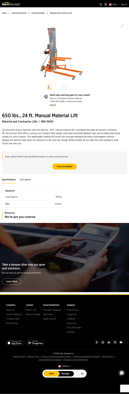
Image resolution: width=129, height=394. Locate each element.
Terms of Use (33, 357)
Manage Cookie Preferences (76, 360)
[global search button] (100, 4)
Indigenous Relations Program (86, 357)
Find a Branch (73, 310)
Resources (71, 323)
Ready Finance (49, 319)
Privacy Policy (19, 357)
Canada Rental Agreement (50, 360)
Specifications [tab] (9, 180)
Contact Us (72, 314)
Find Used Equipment (52, 310)
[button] (121, 372)
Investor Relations (14, 314)
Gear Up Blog (12, 323)
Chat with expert (74, 328)
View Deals (48, 314)
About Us (10, 310)
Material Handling (38, 13)
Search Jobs (31, 310)
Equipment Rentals (19, 13)
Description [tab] (25, 180)
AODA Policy (107, 357)
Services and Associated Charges (56, 357)
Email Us (53, 105)
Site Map (70, 332)
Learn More (11, 281)
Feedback (71, 319)
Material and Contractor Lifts (61, 13)
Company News (13, 319)
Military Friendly (33, 314)
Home (4, 13)
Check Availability (64, 167)
